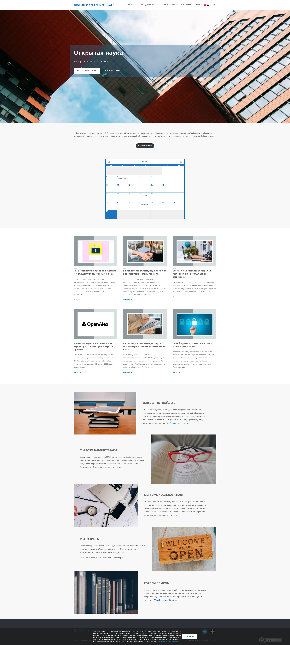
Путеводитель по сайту (181, 423)
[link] (214, 5)
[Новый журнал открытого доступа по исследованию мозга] (194, 323)
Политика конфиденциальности (168, 641)
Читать (78, 299)
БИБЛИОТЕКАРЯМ (113, 71)
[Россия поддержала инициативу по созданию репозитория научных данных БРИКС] (145, 323)
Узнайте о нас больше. (165, 600)
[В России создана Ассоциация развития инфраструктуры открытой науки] (145, 251)
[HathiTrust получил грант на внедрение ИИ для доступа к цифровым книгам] (95, 251)
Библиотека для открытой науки (94, 5)
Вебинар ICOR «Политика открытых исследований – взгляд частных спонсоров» (192, 273)
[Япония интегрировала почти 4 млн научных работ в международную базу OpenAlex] (95, 323)
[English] (208, 4)
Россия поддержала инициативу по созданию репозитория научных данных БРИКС (145, 346)
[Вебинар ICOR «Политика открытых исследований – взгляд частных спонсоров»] (194, 251)
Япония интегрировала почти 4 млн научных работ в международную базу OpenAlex (95, 346)
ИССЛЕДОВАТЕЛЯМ (86, 71)
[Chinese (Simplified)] (205, 4)
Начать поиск (145, 146)
